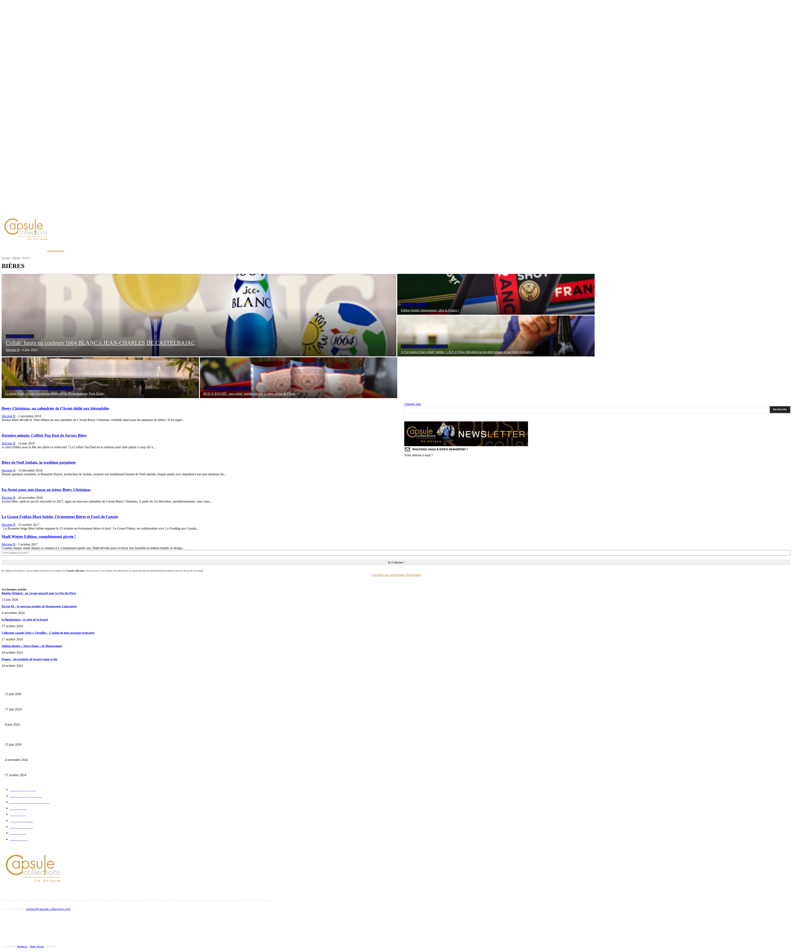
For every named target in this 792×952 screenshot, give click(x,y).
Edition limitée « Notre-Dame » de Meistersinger (32, 646)
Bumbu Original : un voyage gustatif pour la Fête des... (35, 687)
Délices (16, 258)
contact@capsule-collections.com (48, 909)
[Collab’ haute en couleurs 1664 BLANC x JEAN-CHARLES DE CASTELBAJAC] (199, 315)
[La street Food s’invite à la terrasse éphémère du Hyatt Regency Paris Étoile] (100, 377)
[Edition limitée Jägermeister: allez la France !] (496, 294)
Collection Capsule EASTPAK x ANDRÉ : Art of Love (34, 703)
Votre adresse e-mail (418, 455)
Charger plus (412, 404)
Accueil (6, 258)
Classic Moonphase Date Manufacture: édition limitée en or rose (41, 718)
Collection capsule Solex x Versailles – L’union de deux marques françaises (48, 632)
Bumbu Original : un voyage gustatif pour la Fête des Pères (39, 593)
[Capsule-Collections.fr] (100, 230)
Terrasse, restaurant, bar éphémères (39, 388)
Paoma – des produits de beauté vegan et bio (29, 659)
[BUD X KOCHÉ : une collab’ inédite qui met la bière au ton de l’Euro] (298, 377)
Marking (22, 946)
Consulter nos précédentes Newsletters (396, 575)
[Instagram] (35, 211)
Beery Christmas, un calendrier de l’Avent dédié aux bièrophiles (55, 408)
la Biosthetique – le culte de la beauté (25, 619)
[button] (197, 248)
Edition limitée (20, 336)
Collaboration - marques (424, 346)
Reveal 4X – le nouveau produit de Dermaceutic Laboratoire (39, 606)
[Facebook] (30, 211)
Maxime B (8, 416)
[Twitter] (40, 211)
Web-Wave (37, 946)
